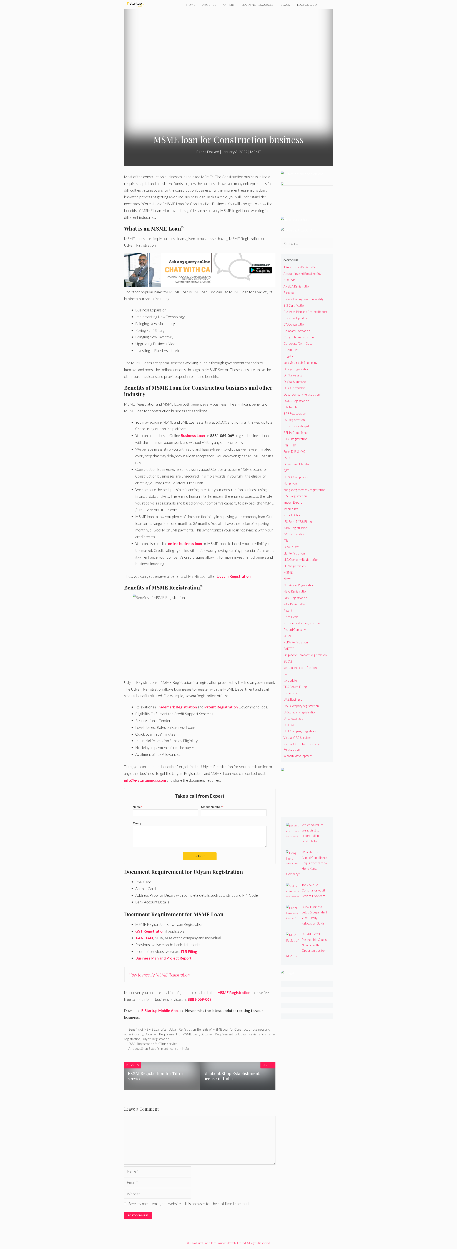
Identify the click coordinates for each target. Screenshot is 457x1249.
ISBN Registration (295, 528)
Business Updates (295, 318)
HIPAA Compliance (296, 477)
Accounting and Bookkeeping (302, 274)
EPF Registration (294, 413)
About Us (209, 4)
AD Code (289, 280)
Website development (297, 756)
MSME (255, 151)
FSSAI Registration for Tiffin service (152, 1044)
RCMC (287, 636)
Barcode (289, 292)
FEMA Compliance (295, 432)
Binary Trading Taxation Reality (303, 299)
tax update (290, 680)
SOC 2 (287, 661)
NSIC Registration (295, 591)
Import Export (292, 502)
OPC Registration (295, 598)
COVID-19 (290, 350)
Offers (228, 4)
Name (137, 806)
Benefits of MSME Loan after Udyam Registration (162, 1029)
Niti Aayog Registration (298, 585)
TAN (149, 938)
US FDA (288, 725)
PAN (140, 938)
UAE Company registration (301, 706)
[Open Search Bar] (327, 4)
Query (137, 823)
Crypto (288, 356)
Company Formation (296, 331)
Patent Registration (221, 707)
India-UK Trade (293, 515)
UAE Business (292, 699)
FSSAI (287, 458)
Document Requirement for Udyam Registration (233, 1034)
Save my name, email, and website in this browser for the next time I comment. (189, 1203)
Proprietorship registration (301, 623)
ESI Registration (294, 420)
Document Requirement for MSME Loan (171, 1034)
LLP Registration (294, 566)
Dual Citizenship (294, 388)
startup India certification (300, 668)
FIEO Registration (295, 439)
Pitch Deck (290, 617)
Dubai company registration (301, 394)
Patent (287, 610)
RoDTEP (289, 649)
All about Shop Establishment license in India (158, 1048)
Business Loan (193, 435)
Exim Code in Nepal (296, 426)
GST (286, 471)
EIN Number (291, 407)
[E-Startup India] (136, 4)
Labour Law (291, 547)
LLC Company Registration (300, 559)
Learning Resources (257, 4)
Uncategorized (293, 718)
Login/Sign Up (307, 4)
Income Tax (290, 509)
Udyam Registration (155, 1039)
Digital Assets (292, 375)
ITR (285, 541)
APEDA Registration (296, 286)
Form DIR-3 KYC (294, 451)
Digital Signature (294, 382)
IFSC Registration (295, 496)
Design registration (296, 369)
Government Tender (296, 464)
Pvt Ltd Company (294, 629)
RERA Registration (295, 642)
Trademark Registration (177, 707)
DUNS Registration (296, 401)
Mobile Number (212, 806)
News (287, 579)
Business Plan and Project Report (163, 958)
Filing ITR (289, 445)
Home (190, 4)
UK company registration (299, 712)
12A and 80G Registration (300, 267)
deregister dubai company (300, 362)
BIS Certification (294, 305)
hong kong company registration (304, 490)
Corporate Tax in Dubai (298, 343)
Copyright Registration (298, 337)
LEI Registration (294, 553)
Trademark (290, 693)
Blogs (285, 4)
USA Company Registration (301, 731)
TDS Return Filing (295, 687)
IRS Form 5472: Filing (297, 521)
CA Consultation (294, 324)
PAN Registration (295, 604)
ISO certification (294, 534)
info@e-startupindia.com (145, 780)
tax (285, 674)
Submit (200, 856)
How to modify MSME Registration (159, 974)
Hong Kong (290, 483)
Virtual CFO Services (297, 738)
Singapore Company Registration (305, 655)
